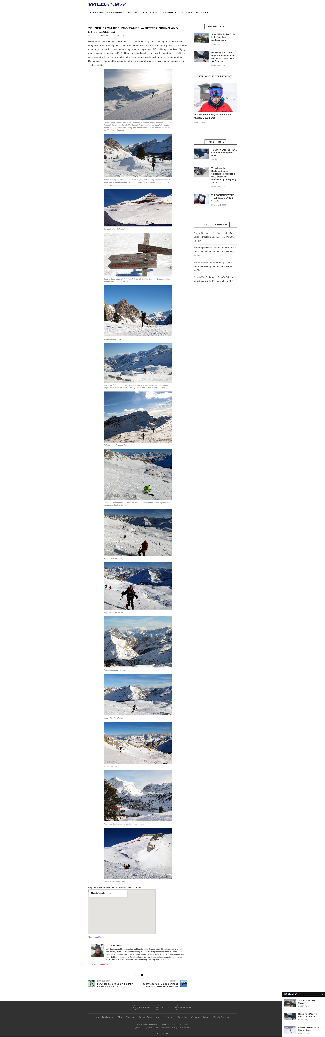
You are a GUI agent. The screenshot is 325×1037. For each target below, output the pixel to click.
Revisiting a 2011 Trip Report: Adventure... (307, 1015)
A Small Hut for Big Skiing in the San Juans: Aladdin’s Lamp (223, 37)
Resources (202, 12)
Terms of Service (126, 1017)
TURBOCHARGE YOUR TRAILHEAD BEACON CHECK (222, 198)
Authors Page (145, 1017)
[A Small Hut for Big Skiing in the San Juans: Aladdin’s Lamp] (201, 38)
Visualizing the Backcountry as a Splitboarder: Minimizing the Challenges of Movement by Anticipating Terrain (223, 175)
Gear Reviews (114, 12)
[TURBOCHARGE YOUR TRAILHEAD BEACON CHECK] (201, 199)
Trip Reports (168, 12)
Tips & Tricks (148, 12)
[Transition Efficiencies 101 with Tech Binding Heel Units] (201, 154)
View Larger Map (95, 937)
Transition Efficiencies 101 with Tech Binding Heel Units (224, 153)
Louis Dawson (102, 35)
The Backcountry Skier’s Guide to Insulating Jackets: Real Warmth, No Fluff (215, 237)
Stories (185, 12)
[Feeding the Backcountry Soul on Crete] (290, 1030)
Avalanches (96, 12)
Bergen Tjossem (201, 233)
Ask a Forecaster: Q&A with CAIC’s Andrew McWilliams (213, 116)
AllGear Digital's (160, 1024)
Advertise (182, 1017)
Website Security (221, 1017)
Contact (169, 1017)
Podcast (132, 12)
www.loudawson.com (99, 964)
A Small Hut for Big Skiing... (306, 1001)
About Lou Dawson (105, 1017)
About (159, 1017)
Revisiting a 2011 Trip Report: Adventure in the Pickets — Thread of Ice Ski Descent (223, 57)
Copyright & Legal (199, 1017)
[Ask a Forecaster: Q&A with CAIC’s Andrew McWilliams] (215, 97)
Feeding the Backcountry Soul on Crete (309, 1028)
